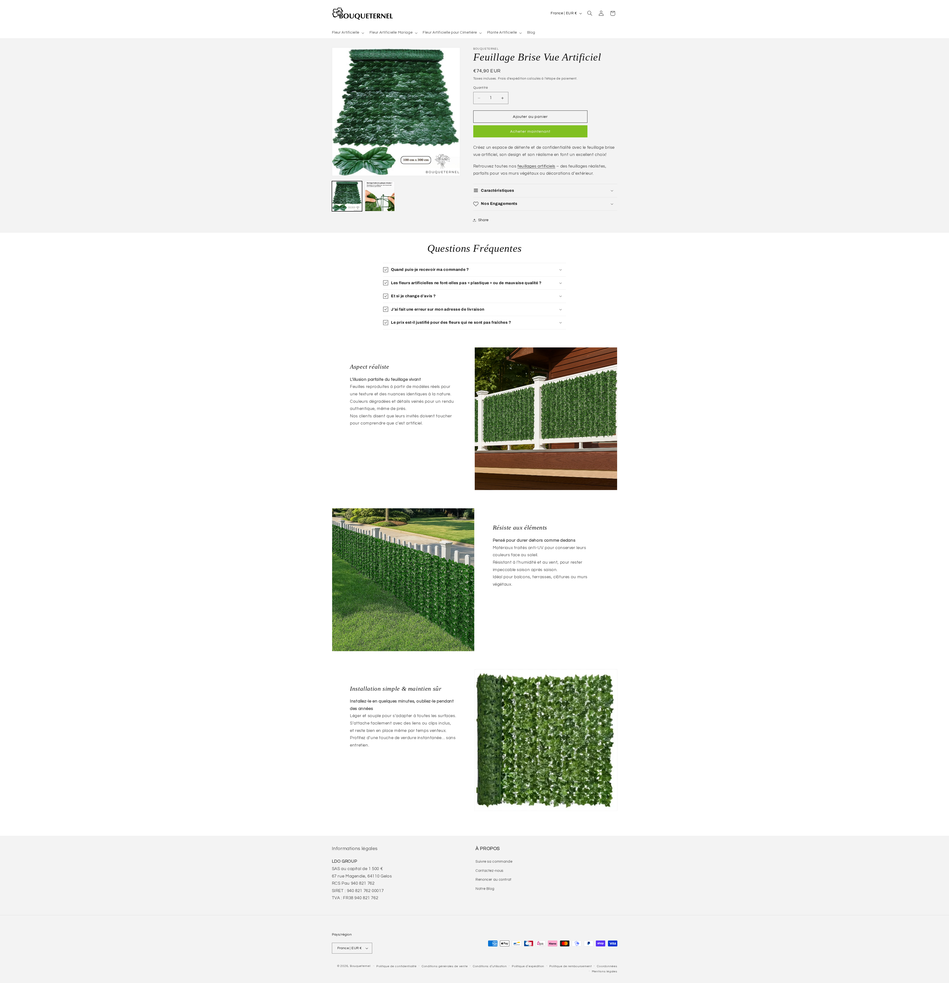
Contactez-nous (489, 871)
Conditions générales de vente (445, 966)
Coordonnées (607, 966)
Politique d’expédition (528, 966)
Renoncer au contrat (493, 879)
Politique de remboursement (570, 966)
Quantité (480, 88)
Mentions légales (604, 971)
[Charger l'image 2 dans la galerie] (380, 196)
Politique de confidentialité (396, 966)
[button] (347, 32)
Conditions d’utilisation (490, 966)
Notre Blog (484, 889)
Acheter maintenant (530, 131)
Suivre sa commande (493, 861)
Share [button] (483, 220)
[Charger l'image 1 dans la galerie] (347, 196)
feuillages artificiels (536, 166)
